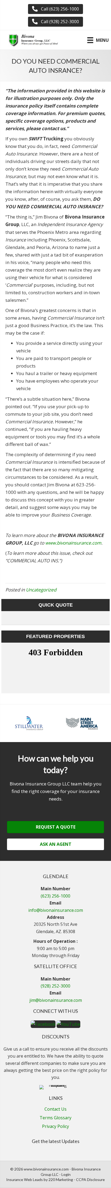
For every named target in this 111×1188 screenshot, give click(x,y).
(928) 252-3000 (55, 986)
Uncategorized (41, 590)
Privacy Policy (55, 1126)
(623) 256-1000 (55, 896)
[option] (29, 723)
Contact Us (55, 1109)
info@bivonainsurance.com (55, 910)
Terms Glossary (55, 1118)
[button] (55, 9)
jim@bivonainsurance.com (55, 1000)
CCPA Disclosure (90, 1179)
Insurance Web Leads (24, 1179)
